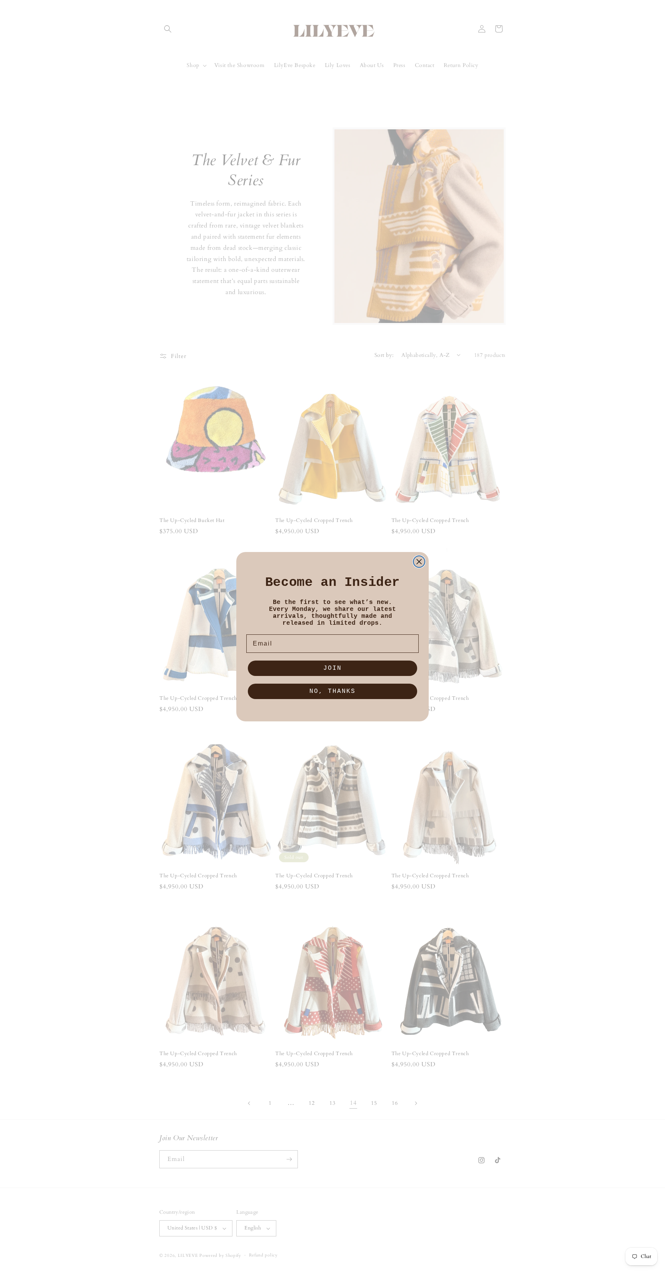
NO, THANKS (332, 691)
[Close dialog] (419, 561)
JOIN (332, 668)
